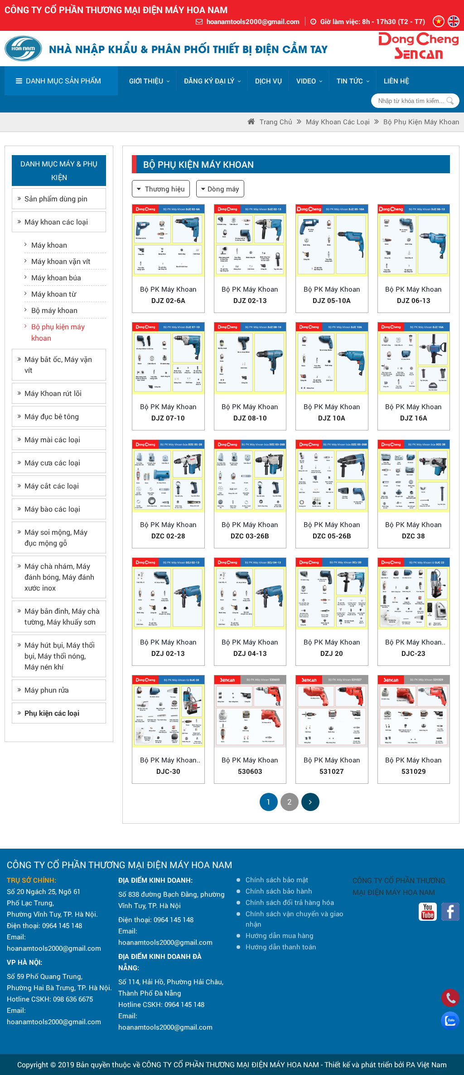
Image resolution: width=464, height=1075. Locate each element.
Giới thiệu (146, 80)
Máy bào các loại (52, 508)
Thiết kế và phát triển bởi (364, 1064)
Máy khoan (49, 244)
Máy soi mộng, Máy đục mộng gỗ (55, 537)
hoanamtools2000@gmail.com (253, 21)
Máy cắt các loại (51, 485)
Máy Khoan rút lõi (53, 393)
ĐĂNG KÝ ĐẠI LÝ (209, 80)
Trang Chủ (276, 121)
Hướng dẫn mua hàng (280, 935)
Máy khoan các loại (338, 121)
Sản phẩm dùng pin (55, 198)
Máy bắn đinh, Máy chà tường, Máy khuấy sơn (62, 616)
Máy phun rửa (46, 689)
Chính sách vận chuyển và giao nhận (294, 918)
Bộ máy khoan (54, 310)
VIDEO (306, 80)
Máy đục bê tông (51, 416)
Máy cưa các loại (52, 462)
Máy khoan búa (56, 277)
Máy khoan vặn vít (61, 261)
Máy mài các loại (52, 439)
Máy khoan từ (53, 293)
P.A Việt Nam (426, 1064)
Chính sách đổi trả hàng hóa (290, 902)
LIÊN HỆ (396, 80)
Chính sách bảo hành (279, 890)
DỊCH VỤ (268, 80)
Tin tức (350, 80)
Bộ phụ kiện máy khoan (421, 121)
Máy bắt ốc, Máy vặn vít (58, 364)
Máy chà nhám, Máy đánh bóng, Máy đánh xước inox (59, 576)
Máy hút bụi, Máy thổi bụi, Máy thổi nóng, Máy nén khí (59, 655)
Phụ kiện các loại (51, 713)
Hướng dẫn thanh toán (281, 946)
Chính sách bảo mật (277, 879)
